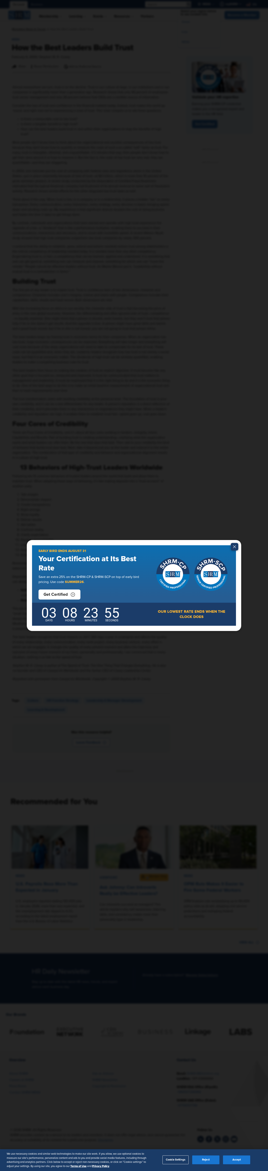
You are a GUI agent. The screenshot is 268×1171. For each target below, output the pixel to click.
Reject (206, 1159)
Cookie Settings (175, 1159)
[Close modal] (234, 547)
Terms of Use (78, 1166)
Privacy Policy (100, 1166)
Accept (236, 1159)
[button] (59, 594)
